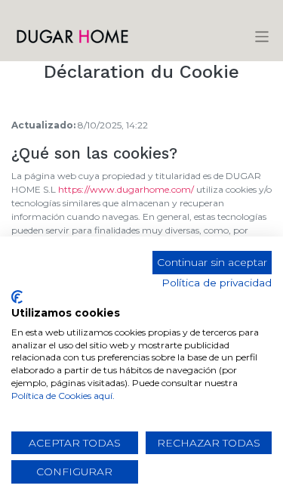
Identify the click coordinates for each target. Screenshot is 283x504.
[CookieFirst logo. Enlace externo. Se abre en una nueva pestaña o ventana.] (17, 297)
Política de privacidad (216, 283)
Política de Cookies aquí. (63, 395)
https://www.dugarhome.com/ (126, 189)
